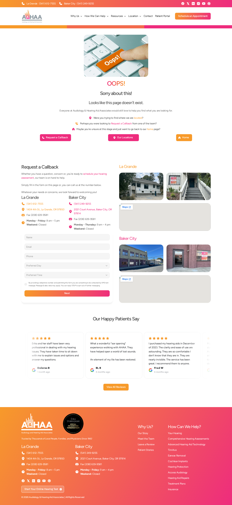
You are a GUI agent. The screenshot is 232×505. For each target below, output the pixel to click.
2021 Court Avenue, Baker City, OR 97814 (103, 458)
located (138, 117)
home (150, 129)
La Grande (30, 197)
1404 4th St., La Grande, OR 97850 (45, 209)
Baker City (77, 197)
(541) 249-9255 (85, 3)
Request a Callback (121, 123)
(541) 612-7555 (47, 3)
